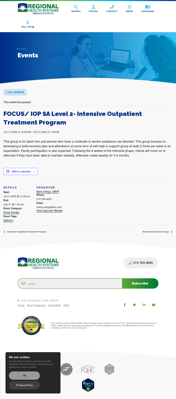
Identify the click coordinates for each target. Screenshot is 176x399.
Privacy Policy (24, 385)
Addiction (8, 220)
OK (24, 375)
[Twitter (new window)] (134, 305)
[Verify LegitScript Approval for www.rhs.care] (88, 390)
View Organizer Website (49, 210)
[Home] (41, 9)
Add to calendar (21, 171)
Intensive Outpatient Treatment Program (26, 231)
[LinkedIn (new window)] (144, 305)
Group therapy (11, 212)
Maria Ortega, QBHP (47, 191)
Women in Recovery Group (155, 231)
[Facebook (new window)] (125, 305)
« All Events (15, 92)
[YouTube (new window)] (154, 305)
